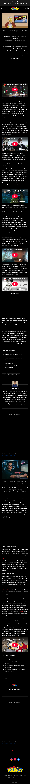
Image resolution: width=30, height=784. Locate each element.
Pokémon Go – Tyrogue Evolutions (13, 659)
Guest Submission (10, 491)
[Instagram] (12, 1)
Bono (4, 374)
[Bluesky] (17, 1)
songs (25, 101)
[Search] (25, 8)
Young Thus (14, 376)
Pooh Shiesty (5, 376)
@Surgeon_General (10, 168)
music (17, 374)
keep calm (21, 611)
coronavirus (11, 374)
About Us (9, 3)
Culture (11, 30)
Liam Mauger (10, 40)
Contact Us (16, 3)
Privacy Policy (23, 3)
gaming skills (11, 497)
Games (11, 481)
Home (4, 3)
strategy (5, 678)
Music (17, 30)
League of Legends (7, 589)
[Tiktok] (14, 1)
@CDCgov (20, 168)
